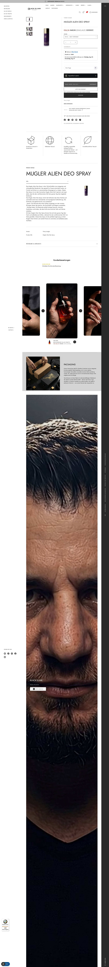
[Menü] (8, 920)
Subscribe (80, 95)
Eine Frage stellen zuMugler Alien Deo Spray (78, 116)
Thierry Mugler (68, 18)
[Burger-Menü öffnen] (105, 6)
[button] (80, 12)
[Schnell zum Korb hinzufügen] (74, 341)
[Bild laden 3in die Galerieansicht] (29, 29)
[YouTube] (5, 657)
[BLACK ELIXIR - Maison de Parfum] (34, 9)
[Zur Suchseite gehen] (80, 12)
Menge (65, 34)
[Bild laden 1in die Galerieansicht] (29, 19)
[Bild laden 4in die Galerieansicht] (29, 34)
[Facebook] (15, 653)
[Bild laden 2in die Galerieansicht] (29, 24)
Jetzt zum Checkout (81, 89)
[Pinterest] (12, 653)
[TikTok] (8, 653)
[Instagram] (5, 653)
